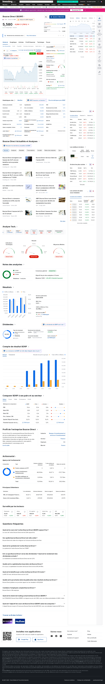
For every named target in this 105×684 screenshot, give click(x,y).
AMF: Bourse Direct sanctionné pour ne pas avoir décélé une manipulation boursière (46, 201)
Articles (21, 42)
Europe (71, 7)
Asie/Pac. (84, 7)
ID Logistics (32, 511)
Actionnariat (9, 456)
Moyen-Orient (78, 7)
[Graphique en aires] (7, 51)
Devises (72, 18)
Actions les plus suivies (77, 164)
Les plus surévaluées (89, 196)
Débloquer (27, 422)
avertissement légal (98, 680)
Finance (63, 438)
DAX (71, 46)
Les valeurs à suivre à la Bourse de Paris (13, 187)
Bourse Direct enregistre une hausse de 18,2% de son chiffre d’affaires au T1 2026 (13, 175)
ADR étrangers (51, 7)
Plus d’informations (31, 35)
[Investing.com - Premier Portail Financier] (9, 1)
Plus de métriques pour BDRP (56, 100)
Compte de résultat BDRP (15, 346)
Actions (5, 7)
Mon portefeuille (91, 638)
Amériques (66, 7)
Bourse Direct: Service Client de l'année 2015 (46, 159)
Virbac (18, 511)
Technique (40, 42)
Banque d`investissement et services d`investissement (57, 434)
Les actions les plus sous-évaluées (76, 192)
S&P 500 (72, 49)
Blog (88, 631)
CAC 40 (72, 36)
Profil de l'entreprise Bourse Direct (19, 429)
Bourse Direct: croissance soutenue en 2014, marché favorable (11, 201)
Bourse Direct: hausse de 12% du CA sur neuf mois (45, 174)
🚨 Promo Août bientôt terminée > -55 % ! (67, 1)
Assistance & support (73, 638)
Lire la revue (92, 156)
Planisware (6, 511)
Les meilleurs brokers (77, 147)
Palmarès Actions (75, 111)
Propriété (19, 46)
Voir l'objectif (60, 24)
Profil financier (30, 42)
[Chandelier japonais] (4, 51)
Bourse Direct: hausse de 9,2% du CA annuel (13, 212)
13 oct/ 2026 (41, 124)
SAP (56, 511)
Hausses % (82, 115)
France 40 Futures (74, 38)
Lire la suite (6, 445)
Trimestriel (12, 354)
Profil (13, 46)
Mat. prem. (84, 18)
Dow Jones (72, 51)
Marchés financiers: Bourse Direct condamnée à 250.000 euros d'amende (45, 188)
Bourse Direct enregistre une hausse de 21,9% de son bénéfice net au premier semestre (12, 161)
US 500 (72, 41)
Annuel (5, 354)
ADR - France (59, 7)
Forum (48, 42)
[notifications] (98, 1)
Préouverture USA (28, 7)
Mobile (89, 634)
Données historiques (28, 46)
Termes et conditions (69, 680)
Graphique (13, 42)
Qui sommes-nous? (72, 631)
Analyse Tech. (9, 226)
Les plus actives (74, 115)
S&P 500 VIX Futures (75, 44)
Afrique (89, 7)
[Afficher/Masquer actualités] (34, 50)
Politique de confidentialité (83, 680)
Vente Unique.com (46, 511)
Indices (78, 18)
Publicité (69, 634)
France (21, 7)
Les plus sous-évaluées (76, 196)
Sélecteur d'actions (14, 7)
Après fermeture (37, 7)
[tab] (9, 232)
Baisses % (90, 115)
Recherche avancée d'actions (69, 4)
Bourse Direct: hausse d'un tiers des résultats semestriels (46, 212)
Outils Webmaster (92, 641)
